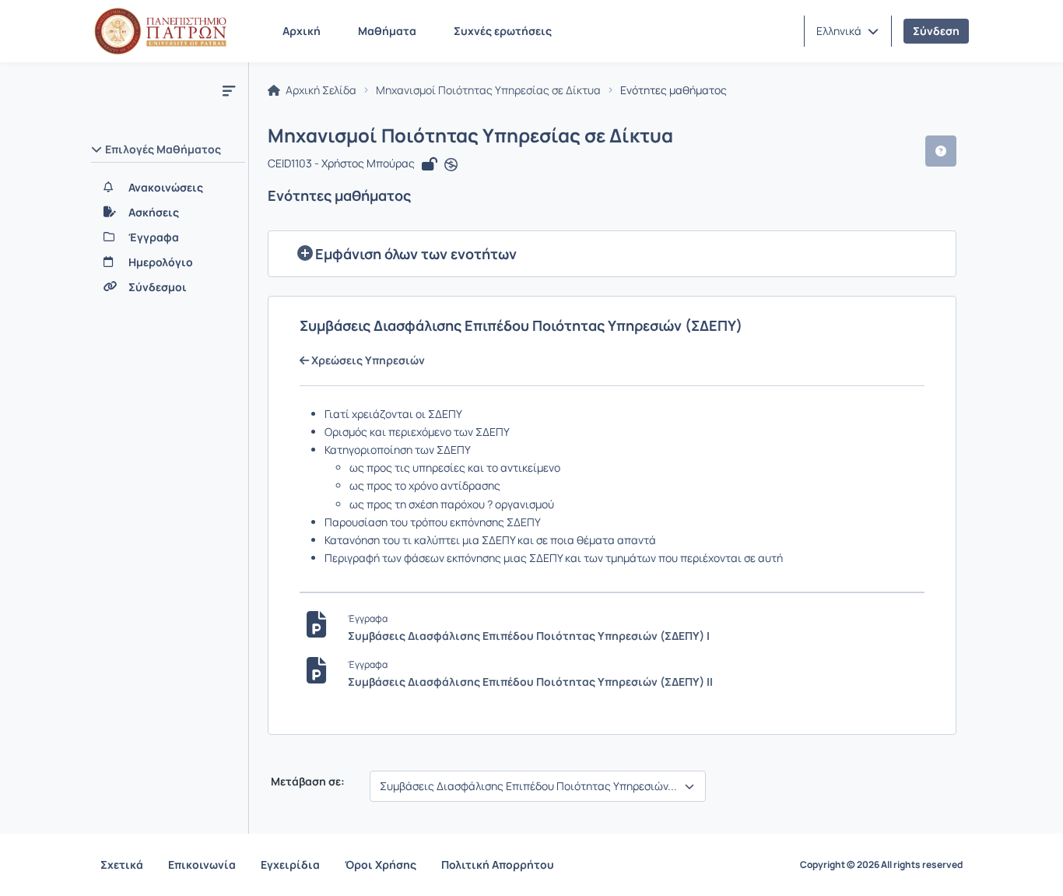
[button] (847, 31)
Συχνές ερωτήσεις (503, 30)
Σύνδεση (936, 30)
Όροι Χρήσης (380, 864)
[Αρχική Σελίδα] (160, 31)
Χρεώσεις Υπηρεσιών (367, 360)
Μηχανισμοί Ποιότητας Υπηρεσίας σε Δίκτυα (488, 90)
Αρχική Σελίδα (319, 90)
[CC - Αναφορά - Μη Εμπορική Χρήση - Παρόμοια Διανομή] (451, 165)
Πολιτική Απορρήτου (497, 864)
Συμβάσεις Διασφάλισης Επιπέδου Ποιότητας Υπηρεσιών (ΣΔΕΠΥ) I (529, 635)
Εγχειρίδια (290, 864)
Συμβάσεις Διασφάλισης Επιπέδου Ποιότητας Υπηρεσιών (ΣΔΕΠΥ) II (530, 681)
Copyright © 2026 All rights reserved (881, 865)
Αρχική (301, 30)
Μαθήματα (387, 30)
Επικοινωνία (202, 864)
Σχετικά (121, 864)
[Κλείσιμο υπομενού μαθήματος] (228, 90)
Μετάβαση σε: (306, 781)
